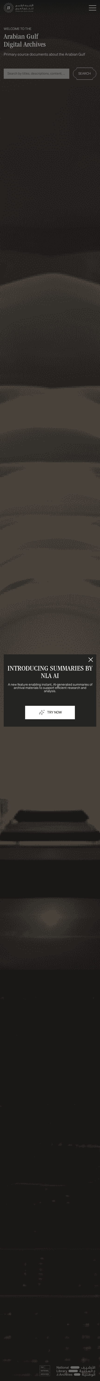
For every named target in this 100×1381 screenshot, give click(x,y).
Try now (54, 712)
